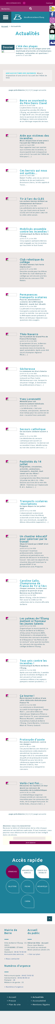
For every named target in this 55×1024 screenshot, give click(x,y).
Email (8, 838)
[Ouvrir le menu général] (5, 17)
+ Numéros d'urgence (13, 987)
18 (14, 980)
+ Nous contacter (12, 959)
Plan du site (14, 1004)
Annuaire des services (14, 954)
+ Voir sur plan (34, 954)
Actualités (37, 997)
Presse (11, 1000)
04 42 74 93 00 (20, 952)
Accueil (4, 26)
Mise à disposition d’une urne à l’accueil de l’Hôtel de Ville (26, 75)
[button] (49, 918)
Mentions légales (40, 1004)
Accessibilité (38, 1000)
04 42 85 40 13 (24, 978)
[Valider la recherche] (30, 9)
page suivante (40, 90)
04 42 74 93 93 (28, 975)
